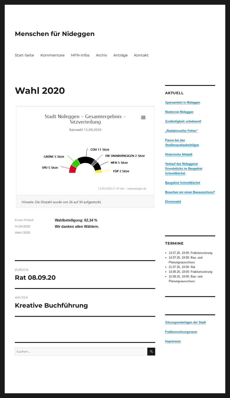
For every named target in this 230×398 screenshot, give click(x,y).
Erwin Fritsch (24, 220)
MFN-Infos (80, 55)
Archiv (101, 55)
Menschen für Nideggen (55, 34)
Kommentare (52, 55)
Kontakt (141, 55)
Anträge (120, 55)
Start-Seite (24, 55)
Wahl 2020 (22, 232)
